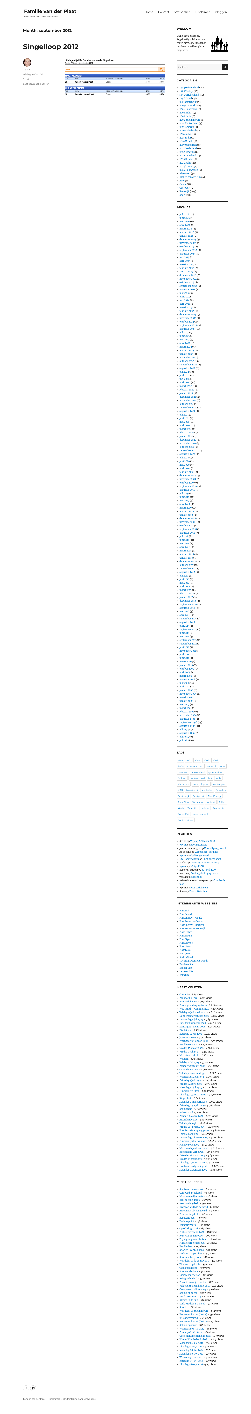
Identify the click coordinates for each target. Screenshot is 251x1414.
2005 (197, 760)
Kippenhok (196, 876)
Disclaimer (202, 12)
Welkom (184, 1058)
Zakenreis (218, 808)
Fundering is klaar (189, 1091)
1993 (180, 760)
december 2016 (187, 600)
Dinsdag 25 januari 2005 (192, 1023)
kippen (205, 784)
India (218, 778)
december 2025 (187, 239)
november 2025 (188, 243)
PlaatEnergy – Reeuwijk (192, 925)
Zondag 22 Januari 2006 (192, 1026)
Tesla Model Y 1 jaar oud (192, 1303)
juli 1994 (184, 736)
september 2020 (188, 450)
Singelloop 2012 (51, 46)
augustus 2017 (187, 572)
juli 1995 (184, 729)
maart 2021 (185, 429)
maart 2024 (185, 307)
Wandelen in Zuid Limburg (193, 1310)
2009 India (185, 116)
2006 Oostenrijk (188, 109)
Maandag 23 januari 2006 (193, 1101)
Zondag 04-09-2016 (190, 1332)
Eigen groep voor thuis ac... (193, 1239)
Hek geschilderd (188, 1278)
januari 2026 (186, 235)
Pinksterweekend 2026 (192, 1232)
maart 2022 (185, 386)
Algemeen (184, 173)
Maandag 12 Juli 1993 (190, 1087)
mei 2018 (184, 543)
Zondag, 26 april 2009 (191, 1116)
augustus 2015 (187, 622)
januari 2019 (186, 514)
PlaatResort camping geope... (195, 1130)
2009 (181, 766)
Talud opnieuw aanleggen (193, 1073)
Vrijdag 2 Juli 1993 (189, 1062)
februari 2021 (186, 432)
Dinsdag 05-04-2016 (191, 1346)
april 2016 (184, 615)
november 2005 (188, 693)
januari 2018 (186, 557)
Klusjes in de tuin (188, 1300)
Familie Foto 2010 (189, 1134)
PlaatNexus (185, 946)
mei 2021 (184, 421)
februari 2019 (186, 511)
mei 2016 (184, 611)
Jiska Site (184, 975)
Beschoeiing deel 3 (189, 1199)
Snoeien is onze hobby (191, 1250)
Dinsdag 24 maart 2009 (192, 1162)
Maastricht (192, 790)
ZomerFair (184, 814)
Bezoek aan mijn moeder (192, 1282)
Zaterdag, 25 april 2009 (192, 1105)
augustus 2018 (187, 532)
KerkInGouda (186, 957)
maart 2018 (185, 550)
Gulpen (182, 778)
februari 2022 (186, 389)
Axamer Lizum (195, 766)
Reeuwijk (184, 191)
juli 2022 (184, 371)
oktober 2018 (186, 525)
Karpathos (183, 784)
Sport (26, 79)
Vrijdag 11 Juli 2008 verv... (193, 1012)
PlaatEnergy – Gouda (190, 917)
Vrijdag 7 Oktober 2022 (202, 841)
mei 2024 (184, 300)
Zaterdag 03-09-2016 (191, 1360)
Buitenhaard (186, 1112)
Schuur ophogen (188, 1293)
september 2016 (188, 604)
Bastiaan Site (186, 964)
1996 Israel (185, 98)
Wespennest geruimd (206, 851)
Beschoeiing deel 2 (189, 1214)
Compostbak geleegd (190, 1192)
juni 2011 (184, 654)
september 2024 (188, 286)
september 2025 (188, 250)
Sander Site (185, 967)
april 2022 (184, 382)
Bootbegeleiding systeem (204, 873)
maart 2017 (185, 590)
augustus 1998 (187, 718)
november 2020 (188, 443)
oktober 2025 (186, 246)
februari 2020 (186, 472)
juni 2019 (184, 497)
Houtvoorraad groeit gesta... (194, 1166)
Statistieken (182, 12)
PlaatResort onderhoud (192, 1242)
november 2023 (187, 318)
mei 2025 (184, 257)
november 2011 (187, 650)
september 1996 (188, 722)
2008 (215, 760)
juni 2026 (184, 218)
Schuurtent (185, 1109)
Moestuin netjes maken (192, 1196)
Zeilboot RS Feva (188, 998)
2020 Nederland (188, 148)
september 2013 (188, 640)
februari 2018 (186, 554)
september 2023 (188, 325)
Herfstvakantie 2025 (190, 1296)
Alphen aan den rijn (190, 177)
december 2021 (187, 396)
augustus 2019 (187, 489)
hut (210, 778)
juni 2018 (184, 540)
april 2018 (184, 547)
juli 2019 (184, 493)
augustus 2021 (187, 411)
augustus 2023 (187, 328)
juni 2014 (184, 633)
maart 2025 (185, 264)
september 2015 (188, 618)
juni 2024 (184, 296)
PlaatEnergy (214, 796)
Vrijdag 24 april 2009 (190, 1083)
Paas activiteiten (199, 887)
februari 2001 (186, 711)
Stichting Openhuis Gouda (193, 960)
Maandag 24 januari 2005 (193, 1169)
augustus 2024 (187, 289)
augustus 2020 (187, 454)
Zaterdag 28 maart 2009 (192, 1155)
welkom (205, 808)
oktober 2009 (186, 668)
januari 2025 (186, 271)
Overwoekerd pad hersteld (193, 1207)
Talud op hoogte (188, 1123)
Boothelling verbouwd (191, 1151)
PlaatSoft (184, 910)
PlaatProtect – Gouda (191, 921)
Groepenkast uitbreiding (192, 1289)
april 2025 (184, 260)
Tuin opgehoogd (188, 1267)
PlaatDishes (185, 932)
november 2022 (188, 357)
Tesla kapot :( (186, 1221)
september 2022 (188, 364)
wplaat (27, 69)
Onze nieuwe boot (189, 1069)
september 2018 (188, 529)
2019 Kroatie (186, 141)
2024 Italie (185, 162)
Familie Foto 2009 (189, 1144)
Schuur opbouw (188, 1325)
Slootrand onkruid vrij (191, 1189)
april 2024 (184, 303)
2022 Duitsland (187, 155)
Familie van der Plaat (50, 11)
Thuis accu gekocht (190, 1264)
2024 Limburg (187, 166)
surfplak (210, 802)
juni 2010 (184, 658)
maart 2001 (185, 708)
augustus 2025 (187, 253)
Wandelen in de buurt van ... (194, 1260)
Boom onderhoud (189, 1271)
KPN (180, 790)
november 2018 (187, 522)
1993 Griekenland (189, 87)
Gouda (182, 184)
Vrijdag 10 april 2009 (190, 1159)
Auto (182, 180)
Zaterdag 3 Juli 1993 (190, 1080)
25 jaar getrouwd (188, 1318)
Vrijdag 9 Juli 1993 (189, 1051)
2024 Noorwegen (188, 169)
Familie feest (186, 1246)
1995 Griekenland (189, 94)
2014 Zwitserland (188, 123)
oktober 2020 (186, 446)
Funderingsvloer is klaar (192, 1141)
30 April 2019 (197, 866)
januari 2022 (186, 393)
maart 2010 (185, 661)
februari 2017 (186, 593)
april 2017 (184, 586)
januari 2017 (186, 597)
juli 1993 (184, 740)
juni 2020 (184, 461)
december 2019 (187, 475)
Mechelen (207, 790)
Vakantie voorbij (188, 1225)
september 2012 (188, 643)
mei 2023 (184, 339)
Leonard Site (186, 971)
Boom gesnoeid (198, 844)
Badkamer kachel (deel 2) (193, 1314)
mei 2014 (184, 636)
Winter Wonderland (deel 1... (194, 1339)
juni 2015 (184, 625)
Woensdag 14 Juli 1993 (191, 1076)
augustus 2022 (187, 368)
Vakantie (192, 808)
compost (183, 772)
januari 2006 (186, 690)
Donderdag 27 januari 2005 (194, 1016)
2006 (206, 760)
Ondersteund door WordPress (79, 1399)
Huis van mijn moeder (191, 1235)
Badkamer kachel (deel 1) (193, 1321)
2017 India (185, 137)
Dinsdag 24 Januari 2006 (192, 1094)
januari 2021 (186, 436)
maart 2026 (185, 228)
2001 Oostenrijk (188, 102)
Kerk (195, 784)
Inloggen (220, 12)
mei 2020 (184, 464)
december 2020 (187, 439)
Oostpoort (184, 187)
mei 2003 (184, 704)
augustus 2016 (187, 607)
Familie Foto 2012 (189, 1044)
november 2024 (188, 278)
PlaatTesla (185, 950)
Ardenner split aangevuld (193, 1210)
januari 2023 (186, 353)
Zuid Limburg (185, 820)
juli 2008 (184, 683)
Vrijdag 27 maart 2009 (191, 1048)
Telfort (222, 802)
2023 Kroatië (186, 159)
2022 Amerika (187, 152)
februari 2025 (186, 268)
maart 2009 (185, 675)
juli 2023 (184, 332)
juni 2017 (184, 579)
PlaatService (186, 942)
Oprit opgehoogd (199, 855)
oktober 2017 (186, 565)
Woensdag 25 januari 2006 (193, 1041)
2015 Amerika (186, 127)
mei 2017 (184, 582)
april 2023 (184, 343)
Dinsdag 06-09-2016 (191, 1364)
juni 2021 (184, 418)
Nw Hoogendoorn (189, 859)
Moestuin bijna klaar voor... (194, 1148)
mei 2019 (184, 500)
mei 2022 (184, 379)
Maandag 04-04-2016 (191, 1343)
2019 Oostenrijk (188, 144)
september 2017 (188, 568)
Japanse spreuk (187, 1037)
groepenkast (215, 772)
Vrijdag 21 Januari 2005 (192, 1126)
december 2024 (187, 275)
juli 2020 (184, 457)
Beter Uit (212, 766)
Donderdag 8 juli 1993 (191, 1019)
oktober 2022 (186, 361)
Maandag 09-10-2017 (191, 1353)
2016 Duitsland (187, 130)
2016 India (185, 134)
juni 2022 (184, 375)
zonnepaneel (200, 814)
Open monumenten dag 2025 (195, 1335)
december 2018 (187, 518)
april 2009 (185, 672)
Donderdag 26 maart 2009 (193, 1137)
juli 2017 (184, 575)
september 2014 (188, 629)
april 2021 (184, 425)
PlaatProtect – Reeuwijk (192, 928)
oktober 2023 (186, 321)
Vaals (181, 808)
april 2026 (185, 225)
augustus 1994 (187, 733)
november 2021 (187, 400)
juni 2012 (184, 647)
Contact (163, 12)
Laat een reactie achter (36, 83)
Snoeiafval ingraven (190, 1257)
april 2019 (184, 504)
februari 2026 (186, 232)
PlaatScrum (185, 935)
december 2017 (187, 561)
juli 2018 (184, 536)
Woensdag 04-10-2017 (191, 1328)
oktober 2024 (186, 282)
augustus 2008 (187, 679)
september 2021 (188, 407)
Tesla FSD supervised (191, 1253)
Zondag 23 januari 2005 (192, 1066)
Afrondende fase (188, 1119)
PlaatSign (183, 802)
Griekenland (198, 772)
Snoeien (183, 1307)
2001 (188, 760)
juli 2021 (184, 414)
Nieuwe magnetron (189, 1275)
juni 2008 (184, 686)
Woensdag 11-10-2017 (191, 1357)
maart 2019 (185, 507)
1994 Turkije (186, 91)
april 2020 (184, 468)
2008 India (185, 112)
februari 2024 (186, 311)
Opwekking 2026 (188, 1228)
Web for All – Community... (194, 1008)
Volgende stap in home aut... (194, 1285)
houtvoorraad (197, 778)
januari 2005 (186, 701)
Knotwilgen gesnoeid (215, 848)
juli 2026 (184, 214)
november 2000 (188, 715)
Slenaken (197, 802)
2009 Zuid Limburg (189, 119)
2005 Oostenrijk (188, 105)
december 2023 (187, 314)
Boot (222, 766)
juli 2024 (184, 293)
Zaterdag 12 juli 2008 (190, 1033)
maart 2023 (185, 346)
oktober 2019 (186, 482)
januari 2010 (186, 665)
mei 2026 (184, 221)
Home (149, 12)
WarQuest (184, 953)
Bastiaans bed (186, 1217)
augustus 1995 (187, 726)
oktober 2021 (186, 404)
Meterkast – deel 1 (189, 1055)
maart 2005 (185, 697)
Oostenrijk (184, 796)
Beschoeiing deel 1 (189, 1203)
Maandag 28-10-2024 (191, 1350)
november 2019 (187, 479)
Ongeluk (221, 790)
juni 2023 (184, 336)
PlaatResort (185, 914)
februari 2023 (186, 350)
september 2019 (188, 486)
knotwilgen (219, 784)
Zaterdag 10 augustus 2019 (204, 862)
